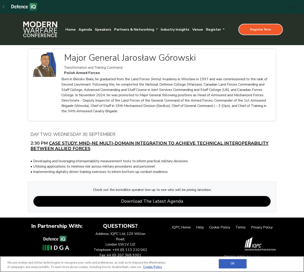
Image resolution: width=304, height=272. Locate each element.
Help (200, 227)
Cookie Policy (219, 227)
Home (70, 29)
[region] (152, 264)
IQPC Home (181, 227)
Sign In (294, 7)
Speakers (103, 29)
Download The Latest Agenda (152, 201)
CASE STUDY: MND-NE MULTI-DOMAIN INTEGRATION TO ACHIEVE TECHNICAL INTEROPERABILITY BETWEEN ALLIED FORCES (149, 146)
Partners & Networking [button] (134, 29)
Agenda (85, 29)
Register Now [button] (260, 29)
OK (233, 264)
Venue (197, 29)
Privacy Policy (262, 227)
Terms (240, 227)
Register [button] (214, 29)
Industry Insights (175, 29)
